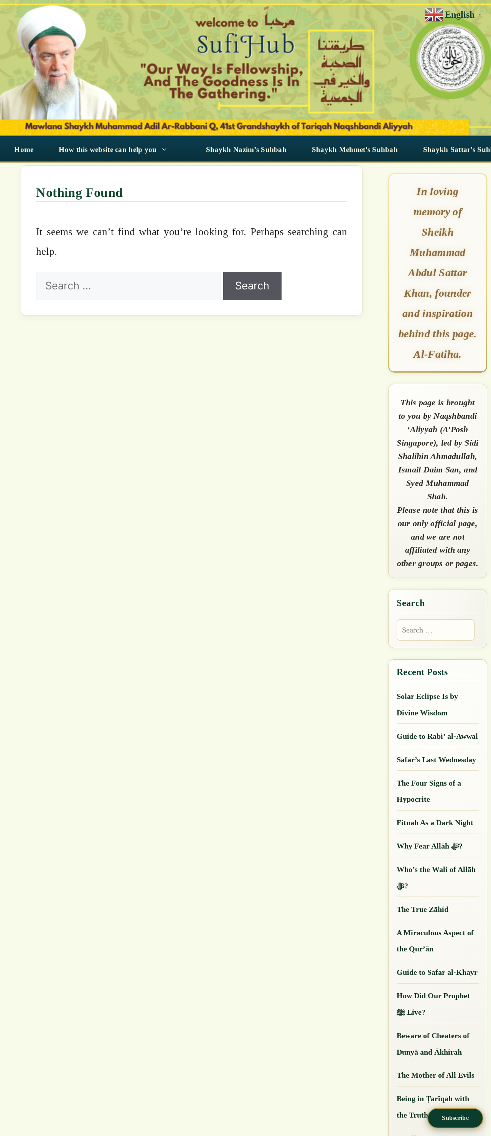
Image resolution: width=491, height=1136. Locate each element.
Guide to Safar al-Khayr (437, 972)
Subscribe (455, 1118)
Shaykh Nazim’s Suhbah (246, 149)
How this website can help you (108, 149)
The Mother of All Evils (436, 1075)
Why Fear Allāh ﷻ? (430, 846)
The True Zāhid (422, 909)
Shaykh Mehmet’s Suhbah (355, 149)
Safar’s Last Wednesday (436, 759)
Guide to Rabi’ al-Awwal (437, 736)
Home (23, 149)
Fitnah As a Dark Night (435, 822)
